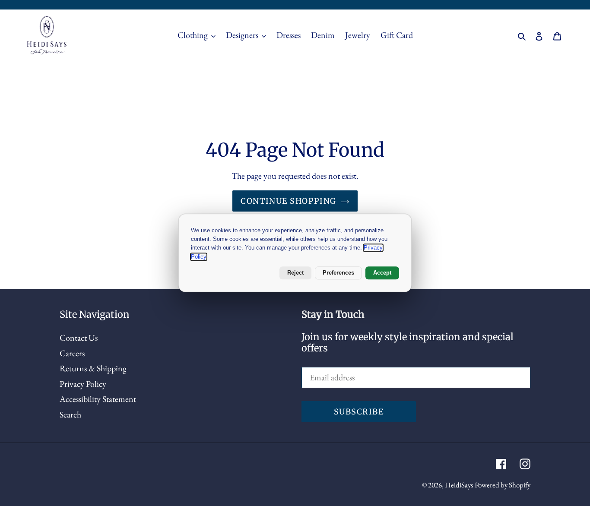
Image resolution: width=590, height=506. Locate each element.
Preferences (338, 273)
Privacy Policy (83, 383)
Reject (295, 273)
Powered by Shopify (502, 485)
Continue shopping (288, 201)
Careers (72, 353)
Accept (382, 273)
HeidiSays (459, 485)
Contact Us (79, 337)
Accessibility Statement (98, 399)
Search (70, 414)
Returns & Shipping (93, 368)
